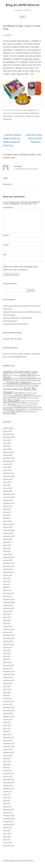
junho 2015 (7, 653)
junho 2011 (7, 797)
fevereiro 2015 (8, 665)
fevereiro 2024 (8, 434)
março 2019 (7, 521)
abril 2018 (6, 551)
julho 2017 (7, 578)
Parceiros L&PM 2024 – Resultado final (17, 318)
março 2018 (7, 554)
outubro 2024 (8, 428)
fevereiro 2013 (8, 737)
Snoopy (32, 407)
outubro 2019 (8, 500)
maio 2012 (7, 764)
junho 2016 (7, 617)
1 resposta (7, 35)
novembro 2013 (9, 710)
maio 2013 (7, 728)
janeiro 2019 (7, 527)
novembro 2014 (9, 674)
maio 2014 (7, 692)
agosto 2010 (7, 827)
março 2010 (7, 842)
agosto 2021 (7, 464)
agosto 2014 (7, 683)
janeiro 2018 (7, 560)
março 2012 (7, 770)
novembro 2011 (9, 782)
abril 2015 (6, 659)
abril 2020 (6, 485)
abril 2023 (6, 446)
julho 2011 (7, 794)
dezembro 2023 (9, 437)
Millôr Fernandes (19, 397)
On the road (11, 400)
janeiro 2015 (7, 668)
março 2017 (7, 590)
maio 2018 (7, 548)
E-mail (6, 245)
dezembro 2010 (9, 815)
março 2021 (7, 470)
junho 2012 (7, 761)
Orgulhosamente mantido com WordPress (18, 860)
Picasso (19, 405)
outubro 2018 (8, 533)
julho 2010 (7, 830)
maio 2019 (7, 515)
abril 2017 (6, 587)
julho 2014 (7, 686)
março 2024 (7, 431)
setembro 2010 (8, 824)
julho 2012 (7, 758)
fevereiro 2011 (8, 809)
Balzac (38, 375)
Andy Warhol (27, 375)
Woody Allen (9, 413)
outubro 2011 (8, 785)
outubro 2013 (8, 713)
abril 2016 (6, 623)
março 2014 (7, 698)
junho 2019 (7, 512)
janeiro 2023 (7, 455)
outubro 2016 (8, 605)
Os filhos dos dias (17, 402)
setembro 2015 (8, 644)
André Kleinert (14, 375)
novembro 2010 (9, 818)
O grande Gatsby (33, 398)
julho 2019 (7, 509)
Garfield (33, 113)
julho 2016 (7, 614)
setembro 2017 (8, 572)
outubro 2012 (8, 749)
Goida (31, 386)
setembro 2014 (8, 680)
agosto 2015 (7, 647)
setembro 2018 (8, 536)
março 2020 (7, 488)
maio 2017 (7, 584)
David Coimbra (25, 380)
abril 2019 (6, 518)
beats (7, 377)
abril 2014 (6, 695)
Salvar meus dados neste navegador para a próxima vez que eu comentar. (20, 268)
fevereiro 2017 (8, 593)
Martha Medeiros (25, 395)
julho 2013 (7, 722)
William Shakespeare (29, 411)
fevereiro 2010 (8, 845)
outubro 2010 (8, 821)
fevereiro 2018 (8, 557)
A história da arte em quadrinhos (15, 324)
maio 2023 (7, 443)
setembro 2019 (8, 503)
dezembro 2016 (9, 599)
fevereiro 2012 (8, 773)
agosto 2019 (7, 506)
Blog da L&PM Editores (22, 5)
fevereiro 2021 (8, 473)
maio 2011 (7, 800)
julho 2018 (7, 542)
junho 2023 (7, 440)
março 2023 (7, 449)
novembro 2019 (9, 497)
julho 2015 (7, 650)
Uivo (28, 409)
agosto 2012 (7, 755)
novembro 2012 (9, 746)
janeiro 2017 (7, 596)
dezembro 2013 (9, 707)
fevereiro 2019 (8, 524)
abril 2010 (6, 839)
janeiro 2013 (7, 740)
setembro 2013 (8, 716)
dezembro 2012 (9, 743)
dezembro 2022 (9, 458)
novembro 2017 (9, 566)
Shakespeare (21, 407)
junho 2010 (7, 833)
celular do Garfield (22, 113)
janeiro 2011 (7, 812)
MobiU (9, 116)
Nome (6, 235)
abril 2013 (6, 731)
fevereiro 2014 (8, 701)
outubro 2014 (8, 677)
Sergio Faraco (27, 405)
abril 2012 (6, 767)
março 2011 (7, 806)
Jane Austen (18, 392)
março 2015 (7, 662)
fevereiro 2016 (8, 629)
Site (4, 254)
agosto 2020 (7, 479)
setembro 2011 (8, 788)
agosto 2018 (7, 539)
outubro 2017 (8, 569)
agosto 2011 (7, 791)
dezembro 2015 (9, 635)
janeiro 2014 (7, 704)
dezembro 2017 (9, 563)
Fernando (18, 166)
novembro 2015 (9, 638)
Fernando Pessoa (22, 386)
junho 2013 (7, 725)
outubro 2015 (8, 641)
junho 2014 (7, 689)
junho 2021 (7, 467)
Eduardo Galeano (18, 383)
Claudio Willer (15, 380)
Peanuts (12, 404)
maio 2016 (7, 620)
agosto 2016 (7, 611)
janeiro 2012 (7, 776)
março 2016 (7, 626)
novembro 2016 (9, 602)
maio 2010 (7, 836)
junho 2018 (7, 545)
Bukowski (15, 378)
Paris (27, 403)
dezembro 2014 (9, 671)
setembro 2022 (8, 461)
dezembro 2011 (9, 779)
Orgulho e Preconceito (27, 400)
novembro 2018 (9, 530)
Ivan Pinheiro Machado (21, 387)
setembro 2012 (8, 752)
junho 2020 (7, 482)
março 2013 (7, 734)
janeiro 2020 (7, 491)
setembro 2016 (8, 608)
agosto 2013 (7, 719)
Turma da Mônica (19, 409)
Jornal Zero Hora (31, 393)
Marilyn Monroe (8, 395)
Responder (7, 184)
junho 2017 (7, 581)
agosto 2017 (7, 575)
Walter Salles (16, 411)
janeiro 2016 (7, 632)
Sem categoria (28, 110)
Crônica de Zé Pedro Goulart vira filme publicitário (33, 138)
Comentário (8, 207)
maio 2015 (7, 656)
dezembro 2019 (9, 494)
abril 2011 (6, 803)
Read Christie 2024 (10, 321)
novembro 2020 (9, 476)
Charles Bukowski (27, 378)
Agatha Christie (13, 372)
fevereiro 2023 (8, 452)
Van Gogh (34, 409)
